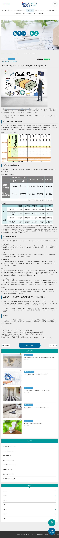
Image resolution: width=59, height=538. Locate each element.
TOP (4, 53)
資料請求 (47, 534)
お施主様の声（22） (8, 469)
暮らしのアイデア (27, 13)
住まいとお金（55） (8, 455)
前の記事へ (5, 345)
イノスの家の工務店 (39, 13)
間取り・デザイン (40, 10)
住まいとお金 (30, 10)
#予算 (2, 61)
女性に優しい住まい (51, 10)
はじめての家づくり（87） (9, 446)
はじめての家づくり (7, 10)
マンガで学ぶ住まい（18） (9, 451)
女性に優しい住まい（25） (9, 465)
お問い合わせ (40, 534)
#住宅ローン (8, 61)
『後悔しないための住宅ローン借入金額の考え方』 (18, 109)
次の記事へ (53, 345)
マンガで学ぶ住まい (19, 10)
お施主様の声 (17, 13)
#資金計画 (14, 61)
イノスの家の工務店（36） (9, 478)
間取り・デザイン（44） (9, 460)
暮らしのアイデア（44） (9, 474)
